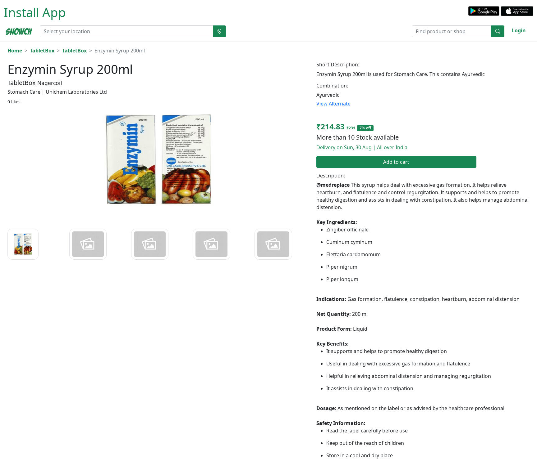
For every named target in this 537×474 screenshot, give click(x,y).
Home (14, 50)
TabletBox (42, 50)
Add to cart (396, 162)
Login (519, 30)
